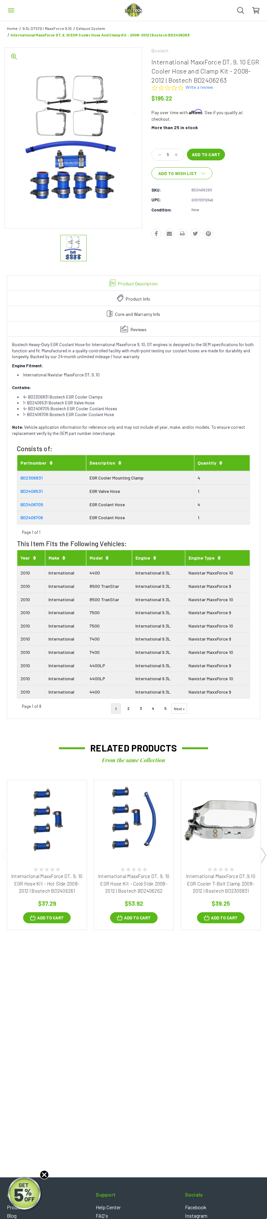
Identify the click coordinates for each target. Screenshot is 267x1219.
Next (263, 855)
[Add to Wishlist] (53, 843)
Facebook (195, 1207)
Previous (4, 855)
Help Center (108, 1207)
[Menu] (11, 10)
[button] (25, 1193)
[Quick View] (40, 843)
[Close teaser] (44, 1174)
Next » (179, 708)
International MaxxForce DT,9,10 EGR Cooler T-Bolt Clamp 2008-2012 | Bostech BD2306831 (220, 883)
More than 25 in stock (174, 127)
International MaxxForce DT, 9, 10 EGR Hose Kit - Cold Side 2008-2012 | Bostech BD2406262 (133, 883)
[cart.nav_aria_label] (259, 10)
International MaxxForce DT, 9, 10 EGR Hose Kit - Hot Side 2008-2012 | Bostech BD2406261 (46, 883)
